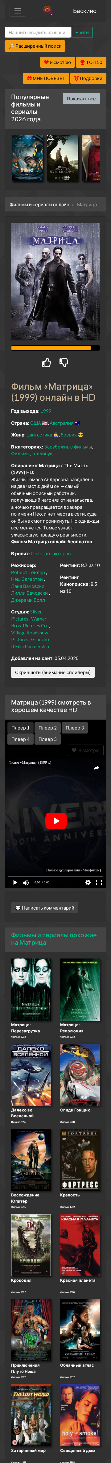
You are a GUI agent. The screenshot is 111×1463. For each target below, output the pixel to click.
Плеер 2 (48, 727)
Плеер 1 (20, 727)
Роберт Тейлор (28, 572)
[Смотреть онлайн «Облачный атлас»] (80, 1329)
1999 (45, 411)
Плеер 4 (20, 739)
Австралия (61, 423)
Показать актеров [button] (51, 553)
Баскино (85, 10)
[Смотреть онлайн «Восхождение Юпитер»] (31, 1159)
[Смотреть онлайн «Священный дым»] (80, 1414)
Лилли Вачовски (29, 593)
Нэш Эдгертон (27, 579)
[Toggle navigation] (18, 11)
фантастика (39, 434)
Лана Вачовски (27, 586)
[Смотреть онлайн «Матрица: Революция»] (80, 989)
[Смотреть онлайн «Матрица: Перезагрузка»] (31, 989)
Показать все (81, 98)
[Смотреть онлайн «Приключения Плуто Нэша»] (31, 1329)
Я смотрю (88, 750)
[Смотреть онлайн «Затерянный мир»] (31, 1414)
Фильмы (20, 453)
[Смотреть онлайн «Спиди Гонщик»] (80, 1074)
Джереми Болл (28, 600)
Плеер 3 (75, 727)
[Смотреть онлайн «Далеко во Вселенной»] (31, 1074)
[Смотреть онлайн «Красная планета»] (80, 1244)
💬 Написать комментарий (44, 907)
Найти (82, 32)
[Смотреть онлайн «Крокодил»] (31, 1244)
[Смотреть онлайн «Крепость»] (80, 1159)
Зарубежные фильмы (68, 446)
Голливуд (41, 453)
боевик (69, 434)
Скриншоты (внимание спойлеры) (53, 672)
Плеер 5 (48, 739)
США (35, 423)
